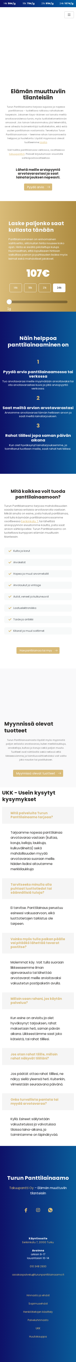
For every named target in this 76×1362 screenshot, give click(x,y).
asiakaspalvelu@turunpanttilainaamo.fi (38, 1274)
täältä (43, 142)
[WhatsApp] (50, 1210)
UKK (38, 1328)
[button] (38, 187)
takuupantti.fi (17, 154)
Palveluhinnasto (38, 1320)
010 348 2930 (38, 1266)
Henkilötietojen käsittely (38, 1312)
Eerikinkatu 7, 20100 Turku (38, 1242)
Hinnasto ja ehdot (38, 1295)
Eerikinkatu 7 (29, 521)
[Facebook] (25, 1210)
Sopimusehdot (38, 1303)
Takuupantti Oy (21, 1188)
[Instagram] (38, 1210)
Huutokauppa (38, 1336)
